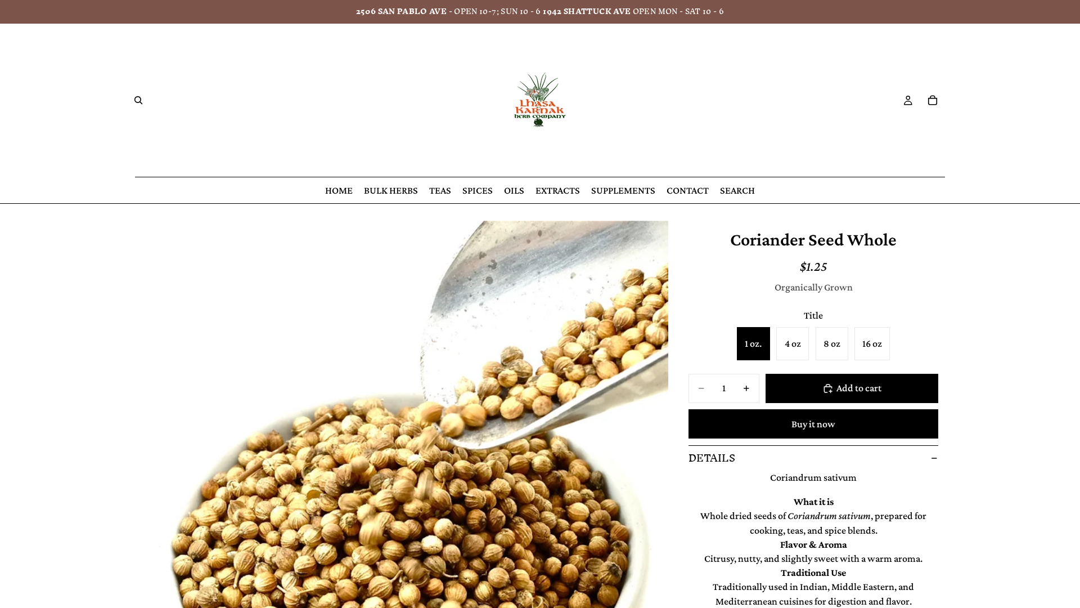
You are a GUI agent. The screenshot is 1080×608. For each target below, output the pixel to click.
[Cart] (932, 100)
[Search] (138, 100)
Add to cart (858, 388)
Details (711, 458)
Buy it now (813, 424)
